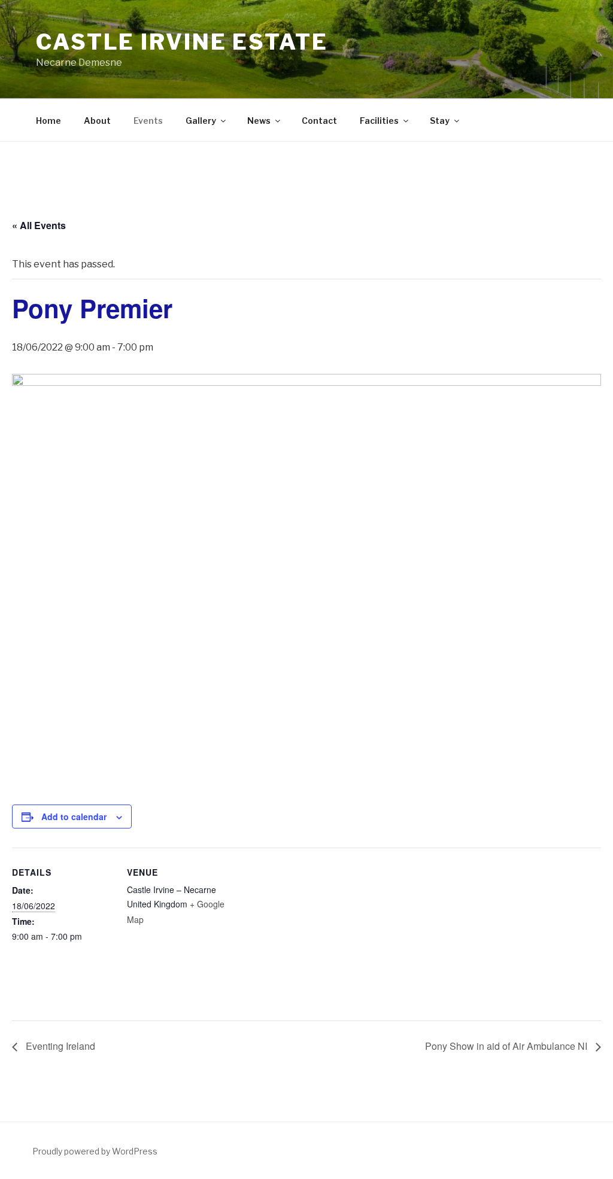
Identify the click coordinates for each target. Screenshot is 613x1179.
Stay (440, 120)
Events (148, 120)
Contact (319, 120)
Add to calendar (74, 816)
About (97, 120)
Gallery (201, 120)
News (259, 120)
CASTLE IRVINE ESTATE (182, 42)
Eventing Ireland (59, 1046)
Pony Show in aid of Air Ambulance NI (507, 1046)
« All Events (39, 225)
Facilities (379, 120)
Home (48, 120)
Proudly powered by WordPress (94, 1151)
